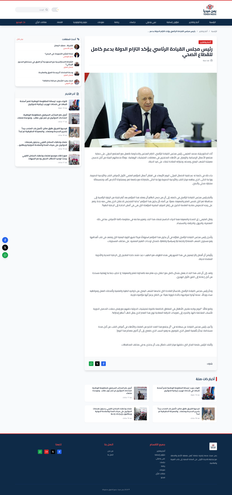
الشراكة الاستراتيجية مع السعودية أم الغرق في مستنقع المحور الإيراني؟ (45, 63)
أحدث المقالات (69, 39)
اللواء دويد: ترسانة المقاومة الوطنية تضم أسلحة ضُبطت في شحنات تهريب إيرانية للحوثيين (178, 389)
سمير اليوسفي (68, 56)
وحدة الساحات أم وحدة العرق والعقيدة (56, 72)
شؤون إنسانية (173, 22)
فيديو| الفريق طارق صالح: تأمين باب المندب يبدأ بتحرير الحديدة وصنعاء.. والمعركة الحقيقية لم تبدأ (179, 411)
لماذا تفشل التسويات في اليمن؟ (59, 53)
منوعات (100, 22)
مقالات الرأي (41, 22)
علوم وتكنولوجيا (80, 22)
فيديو (19, 22)
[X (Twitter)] (5, 248)
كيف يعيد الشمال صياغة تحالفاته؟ (57, 80)
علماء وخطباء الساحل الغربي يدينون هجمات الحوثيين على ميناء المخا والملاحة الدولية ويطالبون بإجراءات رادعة (112, 411)
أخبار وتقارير (194, 22)
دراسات (132, 22)
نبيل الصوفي (69, 83)
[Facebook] (5, 240)
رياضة (116, 22)
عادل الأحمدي (68, 48)
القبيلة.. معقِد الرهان (63, 45)
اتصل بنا (110, 454)
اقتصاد (60, 22)
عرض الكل (20, 39)
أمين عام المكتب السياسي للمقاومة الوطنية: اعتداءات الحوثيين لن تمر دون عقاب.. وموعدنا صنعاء (112, 390)
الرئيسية (212, 22)
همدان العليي (68, 67)
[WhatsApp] (5, 255)
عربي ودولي (151, 22)
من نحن (110, 451)
